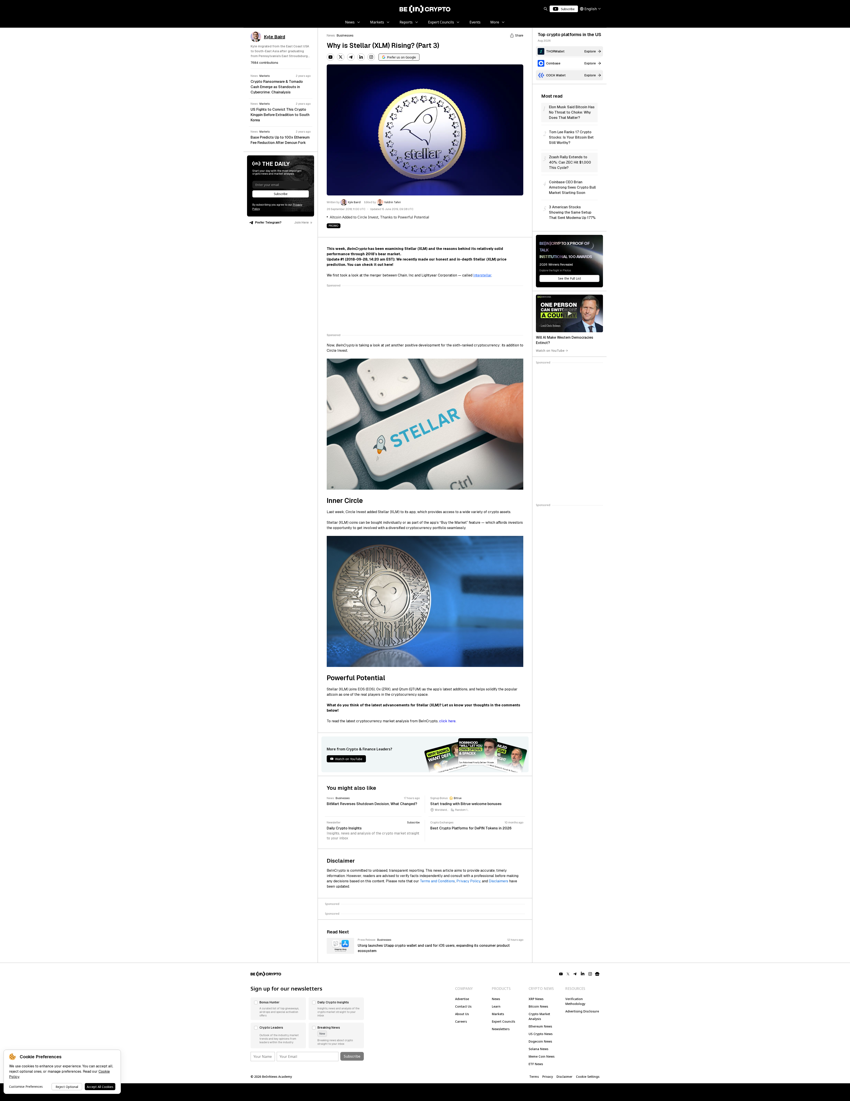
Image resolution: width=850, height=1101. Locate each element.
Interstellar (482, 275)
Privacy (547, 1076)
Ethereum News (540, 1026)
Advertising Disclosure (582, 1011)
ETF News (536, 1064)
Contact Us (463, 1006)
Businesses (345, 35)
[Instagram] (371, 57)
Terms (534, 1076)
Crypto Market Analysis (539, 1016)
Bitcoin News (538, 1006)
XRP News (536, 999)
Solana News (538, 1049)
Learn (496, 1006)
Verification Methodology (575, 1001)
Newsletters (501, 1029)
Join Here (301, 222)
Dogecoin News (540, 1041)
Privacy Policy (468, 881)
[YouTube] (330, 57)
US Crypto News (540, 1034)
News (331, 35)
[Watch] (569, 313)
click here (447, 721)
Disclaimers (498, 881)
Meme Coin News (541, 1056)
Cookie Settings (587, 1076)
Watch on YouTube (550, 350)
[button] (278, 1008)
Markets (498, 1014)
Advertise (462, 999)
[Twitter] (340, 57)
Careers (461, 1021)
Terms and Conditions (437, 881)
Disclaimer (564, 1076)
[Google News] (597, 974)
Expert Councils (503, 1021)
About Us (462, 1014)
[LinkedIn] (361, 57)
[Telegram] (351, 57)
